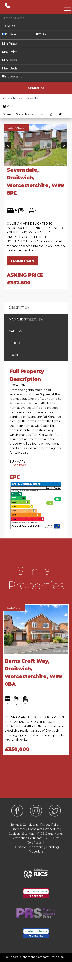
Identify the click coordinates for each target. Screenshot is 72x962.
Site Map (28, 833)
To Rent (44, 34)
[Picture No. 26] (35, 145)
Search (34, 88)
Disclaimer (18, 829)
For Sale (10, 34)
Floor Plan (22, 261)
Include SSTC (13, 76)
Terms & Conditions (24, 824)
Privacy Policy (50, 824)
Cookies (14, 833)
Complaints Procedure (43, 829)
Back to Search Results (21, 98)
